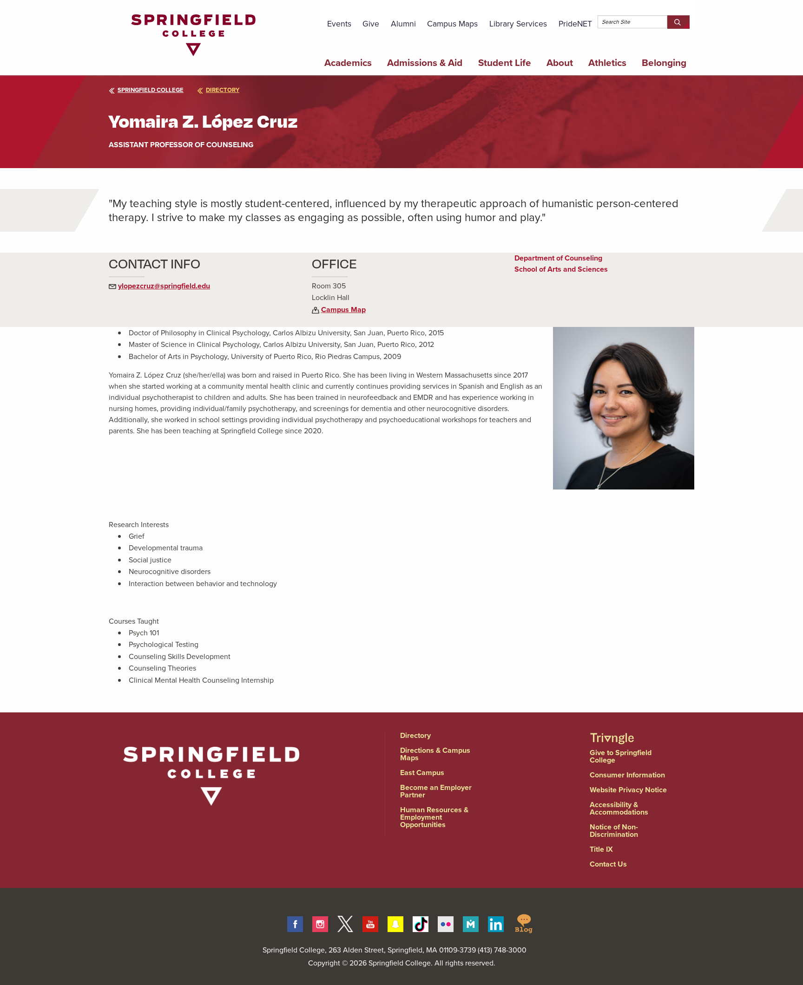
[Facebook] (295, 923)
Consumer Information (627, 775)
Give (370, 24)
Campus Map (343, 309)
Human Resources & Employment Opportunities (434, 817)
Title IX (601, 849)
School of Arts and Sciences (561, 269)
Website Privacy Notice (628, 789)
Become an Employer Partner (436, 791)
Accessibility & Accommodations (619, 808)
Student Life (504, 63)
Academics (348, 63)
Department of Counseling (558, 258)
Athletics (607, 63)
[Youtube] (370, 923)
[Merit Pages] (471, 923)
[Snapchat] (395, 923)
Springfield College (151, 89)
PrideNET (575, 24)
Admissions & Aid (424, 63)
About (559, 63)
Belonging (664, 63)
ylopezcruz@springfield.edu (164, 285)
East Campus (422, 772)
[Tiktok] (420, 923)
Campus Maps (452, 24)
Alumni (403, 24)
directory (222, 89)
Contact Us (608, 864)
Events (339, 24)
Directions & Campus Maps (435, 754)
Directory (415, 735)
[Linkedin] (496, 923)
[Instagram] (320, 923)
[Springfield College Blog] (523, 923)
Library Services (518, 24)
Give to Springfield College (621, 756)
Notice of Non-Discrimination (614, 831)
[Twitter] (345, 923)
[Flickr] (446, 923)
